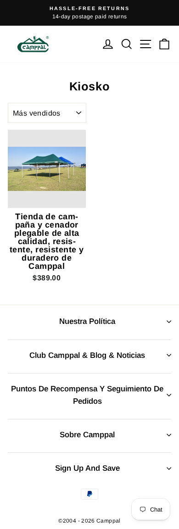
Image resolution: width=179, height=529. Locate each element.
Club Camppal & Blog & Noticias (87, 355)
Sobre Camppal (87, 434)
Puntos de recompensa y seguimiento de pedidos (87, 395)
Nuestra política (87, 321)
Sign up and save (87, 468)
